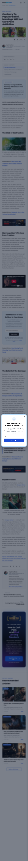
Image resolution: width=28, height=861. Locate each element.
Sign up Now (14, 440)
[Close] (24, 416)
